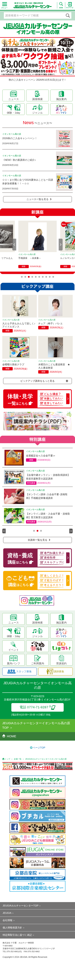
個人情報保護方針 (12, 927)
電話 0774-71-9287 (34, 707)
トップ (7, 759)
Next (61, 244)
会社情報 (7, 920)
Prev (14, 244)
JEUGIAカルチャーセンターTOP (20, 905)
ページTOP (39, 747)
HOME (11, 736)
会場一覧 (17, 759)
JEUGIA (7, 913)
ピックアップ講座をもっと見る (37, 380)
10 (53, 277)
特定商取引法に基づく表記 (17, 935)
